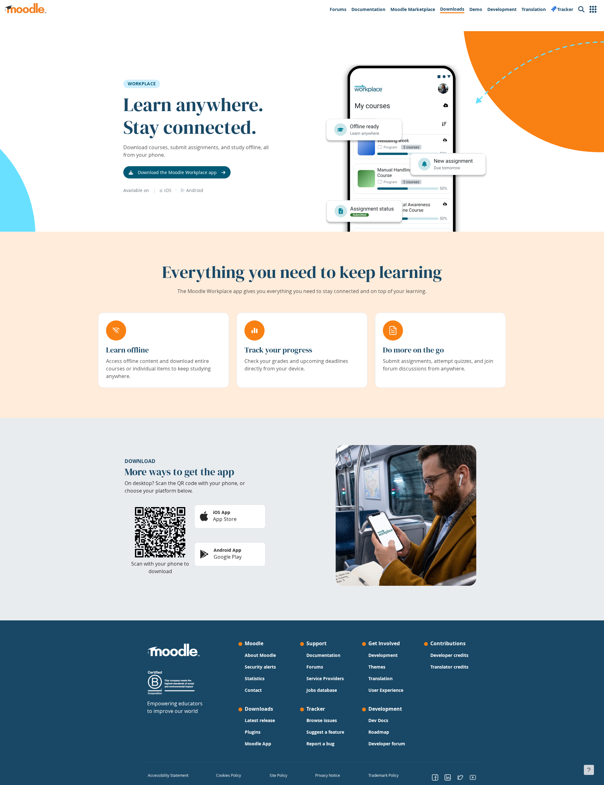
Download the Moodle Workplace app (177, 172)
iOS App (221, 512)
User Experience (385, 690)
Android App (227, 550)
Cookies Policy (228, 775)
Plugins (252, 732)
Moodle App (258, 744)
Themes (376, 667)
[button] (593, 9)
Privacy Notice (327, 775)
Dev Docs (378, 720)
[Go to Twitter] (460, 777)
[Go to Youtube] (473, 777)
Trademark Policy (383, 775)
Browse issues (321, 720)
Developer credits (449, 655)
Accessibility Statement (168, 775)
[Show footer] (589, 770)
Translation (380, 678)
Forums (314, 667)
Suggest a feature (325, 732)
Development (383, 655)
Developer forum (386, 744)
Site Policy (278, 775)
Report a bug (320, 744)
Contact (253, 690)
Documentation (323, 655)
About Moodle (260, 655)
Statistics (255, 678)
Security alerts (260, 667)
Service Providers (325, 678)
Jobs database (321, 690)
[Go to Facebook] (435, 777)
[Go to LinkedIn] (448, 777)
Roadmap (378, 732)
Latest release (260, 720)
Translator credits (449, 667)
